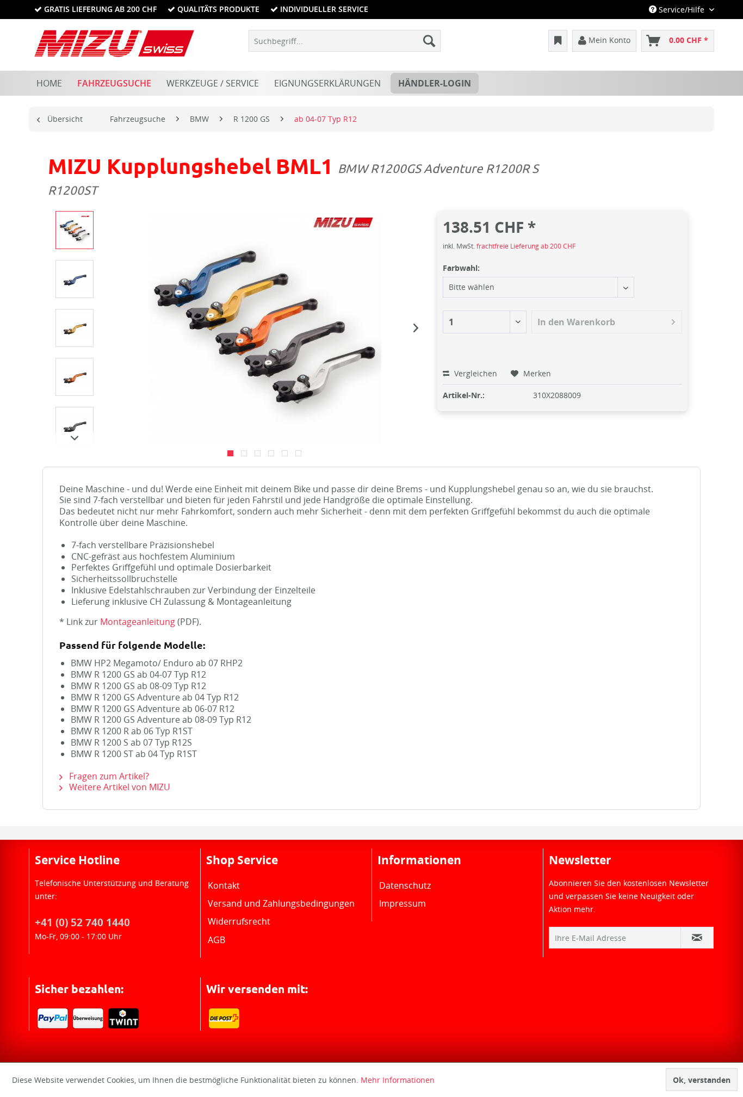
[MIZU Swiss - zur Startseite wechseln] (114, 43)
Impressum (402, 903)
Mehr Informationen (398, 1080)
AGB (216, 940)
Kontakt (224, 885)
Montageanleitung (137, 622)
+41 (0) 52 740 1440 (82, 922)
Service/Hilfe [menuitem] (682, 9)
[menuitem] (345, 41)
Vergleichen (474, 373)
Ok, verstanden (701, 1080)
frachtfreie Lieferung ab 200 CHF (525, 246)
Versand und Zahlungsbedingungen (281, 903)
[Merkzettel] (557, 41)
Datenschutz (405, 885)
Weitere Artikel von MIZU (118, 787)
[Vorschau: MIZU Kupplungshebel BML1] (74, 230)
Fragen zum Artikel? (108, 776)
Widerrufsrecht (239, 921)
